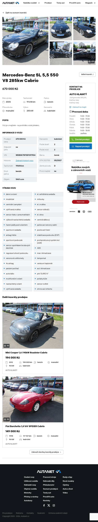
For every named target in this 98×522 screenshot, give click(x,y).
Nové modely (68, 481)
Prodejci (48, 3)
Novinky (46, 500)
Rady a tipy (67, 477)
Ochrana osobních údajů (57, 513)
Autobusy (28, 500)
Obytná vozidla (30, 489)
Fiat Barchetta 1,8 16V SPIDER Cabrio (25, 426)
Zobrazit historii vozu (24, 160)
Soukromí (41, 513)
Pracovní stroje (49, 477)
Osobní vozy (29, 477)
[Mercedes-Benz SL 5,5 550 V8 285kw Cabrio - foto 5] (84, 53)
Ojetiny (66, 485)
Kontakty (30, 513)
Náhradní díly (48, 481)
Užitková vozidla (31, 481)
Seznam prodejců (50, 489)
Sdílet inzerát (86, 74)
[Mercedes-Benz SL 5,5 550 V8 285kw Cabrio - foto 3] (84, 28)
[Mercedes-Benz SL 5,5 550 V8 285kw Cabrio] (25, 41)
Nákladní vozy (30, 485)
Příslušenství (48, 485)
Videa (65, 493)
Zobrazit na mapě (79, 107)
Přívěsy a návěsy (31, 497)
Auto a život (68, 489)
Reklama (19, 513)
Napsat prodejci (82, 146)
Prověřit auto (75, 3)
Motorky (27, 493)
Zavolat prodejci (82, 139)
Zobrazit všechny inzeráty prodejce (45, 452)
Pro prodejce (7, 513)
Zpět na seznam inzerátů (16, 13)
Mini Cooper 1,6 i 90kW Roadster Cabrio (26, 352)
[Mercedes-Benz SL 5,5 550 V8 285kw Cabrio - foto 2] (61, 28)
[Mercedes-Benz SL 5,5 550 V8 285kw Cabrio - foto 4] (61, 53)
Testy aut (61, 3)
